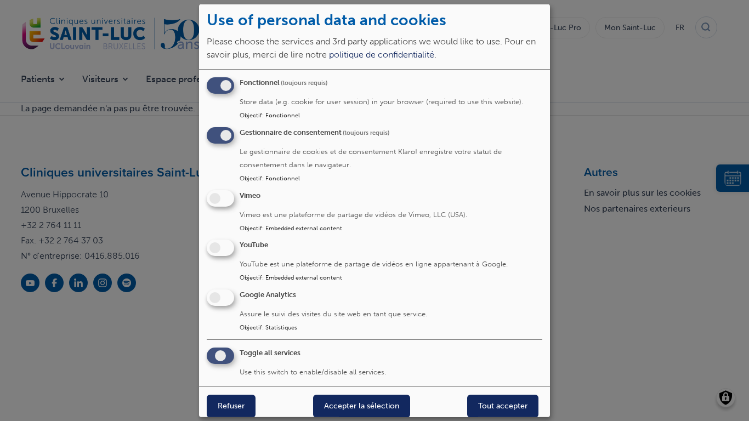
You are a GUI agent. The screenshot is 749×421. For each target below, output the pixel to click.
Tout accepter (502, 406)
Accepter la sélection (361, 406)
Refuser (231, 406)
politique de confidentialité (381, 54)
